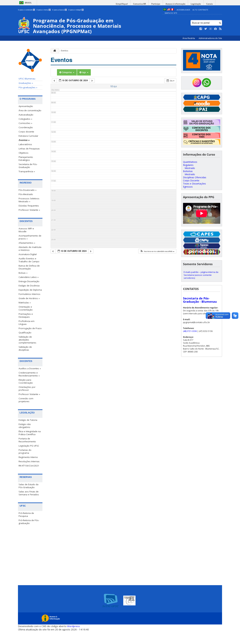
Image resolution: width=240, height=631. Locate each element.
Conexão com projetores (26, 400)
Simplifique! (122, 3)
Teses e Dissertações (194, 183)
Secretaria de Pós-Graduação (28, 166)
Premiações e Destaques (26, 315)
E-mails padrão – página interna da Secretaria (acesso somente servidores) (201, 275)
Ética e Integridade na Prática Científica (30, 433)
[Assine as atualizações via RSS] (220, 29)
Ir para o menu (43, 10)
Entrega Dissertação (29, 281)
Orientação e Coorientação (26, 308)
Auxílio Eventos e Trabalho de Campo (29, 260)
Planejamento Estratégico (26, 158)
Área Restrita (189, 38)
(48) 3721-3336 (190, 331)
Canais (209, 3)
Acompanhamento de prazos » (30, 237)
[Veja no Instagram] (215, 29)
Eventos (64, 50)
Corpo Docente (191, 180)
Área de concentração (30, 110)
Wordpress (73, 626)
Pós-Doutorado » (27, 190)
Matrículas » (25, 302)
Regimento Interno (28, 457)
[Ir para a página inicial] (54, 50)
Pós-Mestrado (26, 194)
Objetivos (23, 152)
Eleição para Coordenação (26, 381)
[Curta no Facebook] (201, 29)
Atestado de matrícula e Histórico (30, 248)
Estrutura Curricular (28, 135)
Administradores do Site (210, 38)
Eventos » (24, 140)
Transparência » (27, 171)
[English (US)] (168, 9)
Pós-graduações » (28, 87)
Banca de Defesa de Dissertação (29, 267)
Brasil (28, 2)
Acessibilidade (183, 9)
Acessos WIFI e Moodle (26, 230)
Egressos (188, 186)
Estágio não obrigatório (25, 426)
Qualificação (25, 332)
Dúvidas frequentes (29, 205)
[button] (157, 251)
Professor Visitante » (29, 209)
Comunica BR (139, 3)
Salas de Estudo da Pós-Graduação (28, 486)
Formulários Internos (29, 294)
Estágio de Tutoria (28, 419)
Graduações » (26, 83)
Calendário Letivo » (29, 277)
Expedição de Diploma (30, 289)
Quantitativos (190, 161)
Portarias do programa (25, 451)
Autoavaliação (26, 114)
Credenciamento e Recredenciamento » (29, 374)
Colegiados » (25, 118)
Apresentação (26, 106)
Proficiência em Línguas (26, 323)
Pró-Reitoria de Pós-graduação (29, 522)
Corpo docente (26, 131)
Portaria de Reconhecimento (27, 440)
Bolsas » (23, 272)
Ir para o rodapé (75, 10)
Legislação (196, 3)
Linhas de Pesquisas (29, 148)
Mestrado (190, 168)
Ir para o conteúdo (26, 10)
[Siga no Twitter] (205, 29)
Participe (155, 3)
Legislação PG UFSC (29, 445)
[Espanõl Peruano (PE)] (172, 9)
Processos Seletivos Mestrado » (29, 200)
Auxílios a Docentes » (30, 368)
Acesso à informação (175, 3)
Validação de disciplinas (25, 348)
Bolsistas (188, 171)
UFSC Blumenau (27, 78)
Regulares (188, 165)
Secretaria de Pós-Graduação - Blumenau (200, 300)
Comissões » (25, 123)
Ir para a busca (59, 10)
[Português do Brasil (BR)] (164, 9)
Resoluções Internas (29, 461)
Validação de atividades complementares (27, 339)
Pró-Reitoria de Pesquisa (26, 514)
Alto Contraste (200, 9)
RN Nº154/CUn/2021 (29, 465)
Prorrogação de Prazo (30, 328)
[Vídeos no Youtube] (210, 29)
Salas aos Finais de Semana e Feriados (29, 493)
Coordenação (26, 127)
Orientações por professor (27, 388)
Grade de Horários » (29, 298)
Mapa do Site (171, 13)
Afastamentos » (27, 242)
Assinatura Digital (28, 254)
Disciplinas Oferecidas (194, 177)
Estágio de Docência (29, 285)
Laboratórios (25, 144)
